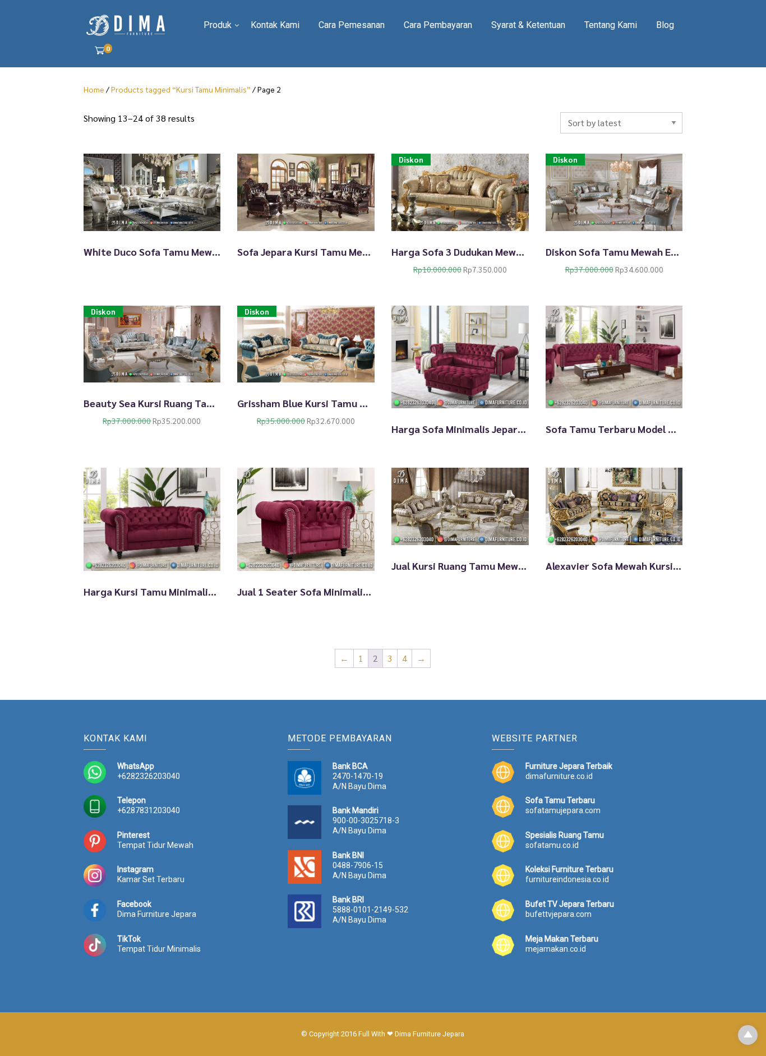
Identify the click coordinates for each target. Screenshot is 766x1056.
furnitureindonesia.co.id (567, 879)
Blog (665, 25)
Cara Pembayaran (438, 25)
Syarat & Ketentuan (528, 25)
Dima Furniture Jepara (156, 914)
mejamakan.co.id (555, 948)
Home (94, 89)
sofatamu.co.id (552, 845)
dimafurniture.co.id (559, 776)
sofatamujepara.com (563, 810)
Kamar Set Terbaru (150, 879)
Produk (218, 25)
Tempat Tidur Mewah (155, 845)
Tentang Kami (610, 25)
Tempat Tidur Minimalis (159, 948)
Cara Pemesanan (352, 25)
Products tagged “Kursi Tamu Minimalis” (181, 89)
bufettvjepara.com (558, 914)
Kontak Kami (275, 25)
